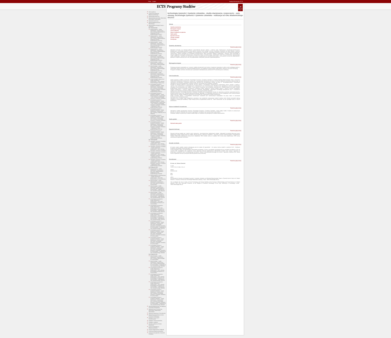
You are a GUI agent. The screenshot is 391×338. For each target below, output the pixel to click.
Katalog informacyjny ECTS (236, 1)
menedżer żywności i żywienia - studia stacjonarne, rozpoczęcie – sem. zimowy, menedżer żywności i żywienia (157, 143)
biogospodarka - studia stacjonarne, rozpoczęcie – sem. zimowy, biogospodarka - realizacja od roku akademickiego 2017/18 (157, 38)
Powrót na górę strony (235, 47)
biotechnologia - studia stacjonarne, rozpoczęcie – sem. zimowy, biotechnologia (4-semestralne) (157, 257)
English (154, 1)
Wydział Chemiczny (153, 20)
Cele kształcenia (174, 30)
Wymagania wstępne (175, 28)
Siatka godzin (173, 34)
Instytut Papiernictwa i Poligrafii (156, 329)
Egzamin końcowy (175, 35)
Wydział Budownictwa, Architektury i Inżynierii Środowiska (157, 307)
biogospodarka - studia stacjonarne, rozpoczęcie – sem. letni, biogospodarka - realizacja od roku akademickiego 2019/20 (157, 171)
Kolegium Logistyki (153, 322)
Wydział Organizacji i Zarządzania (157, 313)
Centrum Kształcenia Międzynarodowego (154, 14)
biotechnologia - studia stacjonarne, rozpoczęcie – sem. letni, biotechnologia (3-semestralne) (157, 182)
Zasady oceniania (174, 37)
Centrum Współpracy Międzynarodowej (154, 327)
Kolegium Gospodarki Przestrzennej (154, 318)
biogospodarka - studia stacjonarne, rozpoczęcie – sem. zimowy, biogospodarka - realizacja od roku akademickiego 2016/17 (157, 32)
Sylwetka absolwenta (175, 27)
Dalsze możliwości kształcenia (178, 32)
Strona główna (152, 12)
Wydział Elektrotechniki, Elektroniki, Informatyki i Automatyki (157, 18)
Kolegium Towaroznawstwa (155, 320)
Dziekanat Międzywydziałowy (156, 331)
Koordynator (173, 39)
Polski (149, 1)
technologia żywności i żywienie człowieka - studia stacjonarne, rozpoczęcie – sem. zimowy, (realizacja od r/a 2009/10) (158, 111)
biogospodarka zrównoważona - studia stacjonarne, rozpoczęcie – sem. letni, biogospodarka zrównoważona (158, 177)
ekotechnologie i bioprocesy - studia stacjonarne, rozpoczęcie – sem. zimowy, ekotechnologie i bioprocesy (157, 80)
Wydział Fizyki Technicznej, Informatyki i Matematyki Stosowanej (155, 310)
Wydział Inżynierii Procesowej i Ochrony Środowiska (156, 315)
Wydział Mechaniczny (154, 16)
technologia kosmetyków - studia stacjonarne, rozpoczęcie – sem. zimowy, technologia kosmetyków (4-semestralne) (157, 270)
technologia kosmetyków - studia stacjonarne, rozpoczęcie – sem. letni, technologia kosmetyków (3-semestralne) (157, 201)
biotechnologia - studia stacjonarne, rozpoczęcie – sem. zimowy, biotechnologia (157, 63)
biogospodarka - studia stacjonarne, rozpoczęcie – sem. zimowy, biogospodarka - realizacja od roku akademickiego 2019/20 (157, 45)
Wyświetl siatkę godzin (176, 123)
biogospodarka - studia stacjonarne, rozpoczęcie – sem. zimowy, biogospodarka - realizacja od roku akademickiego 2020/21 (157, 51)
